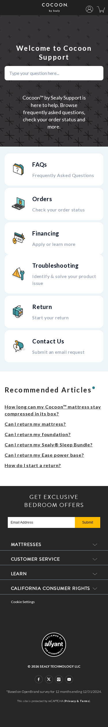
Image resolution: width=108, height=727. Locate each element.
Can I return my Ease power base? (44, 455)
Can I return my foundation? (38, 434)
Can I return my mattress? (35, 424)
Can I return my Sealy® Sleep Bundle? (49, 444)
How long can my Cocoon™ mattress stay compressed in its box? (53, 410)
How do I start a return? (33, 465)
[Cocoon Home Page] (55, 7)
